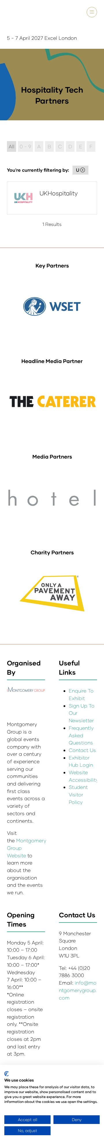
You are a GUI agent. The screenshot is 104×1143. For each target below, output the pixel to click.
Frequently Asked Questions (81, 735)
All (11, 146)
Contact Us (82, 750)
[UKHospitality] (52, 198)
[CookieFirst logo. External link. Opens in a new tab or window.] (6, 1073)
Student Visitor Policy (78, 794)
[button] (92, 12)
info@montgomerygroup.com (77, 990)
